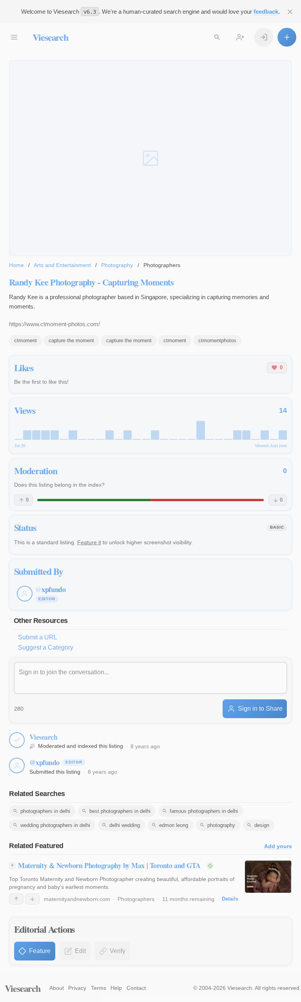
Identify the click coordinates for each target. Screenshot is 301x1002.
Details (230, 899)
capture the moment (71, 340)
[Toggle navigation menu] (14, 37)
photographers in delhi (45, 811)
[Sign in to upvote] (16, 899)
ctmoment (25, 340)
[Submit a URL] (286, 37)
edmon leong (173, 825)
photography (221, 825)
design (261, 825)
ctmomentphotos (217, 340)
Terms (98, 988)
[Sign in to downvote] (32, 899)
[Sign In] (263, 37)
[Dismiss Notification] (290, 11)
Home (16, 265)
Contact (136, 988)
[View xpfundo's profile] (17, 765)
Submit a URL (37, 637)
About (56, 988)
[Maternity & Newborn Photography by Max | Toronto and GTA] (268, 876)
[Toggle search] (217, 37)
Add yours (278, 846)
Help (116, 988)
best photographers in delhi (119, 811)
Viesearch (50, 37)
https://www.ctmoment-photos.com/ (54, 324)
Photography (117, 265)
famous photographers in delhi (204, 811)
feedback (266, 11)
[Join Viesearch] (240, 37)
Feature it (89, 542)
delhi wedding (124, 825)
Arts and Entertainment (62, 265)
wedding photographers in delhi (55, 825)
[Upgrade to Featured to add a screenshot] (150, 158)
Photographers (136, 899)
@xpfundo (44, 762)
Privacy (77, 988)
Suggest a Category (45, 647)
